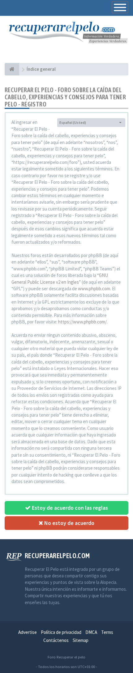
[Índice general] (12, 69)
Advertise (27, 632)
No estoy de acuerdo (68, 522)
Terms (107, 632)
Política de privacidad (61, 632)
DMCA (91, 632)
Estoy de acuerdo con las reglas (69, 507)
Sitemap (80, 640)
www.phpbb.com (94, 288)
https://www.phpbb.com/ (82, 322)
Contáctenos (56, 640)
